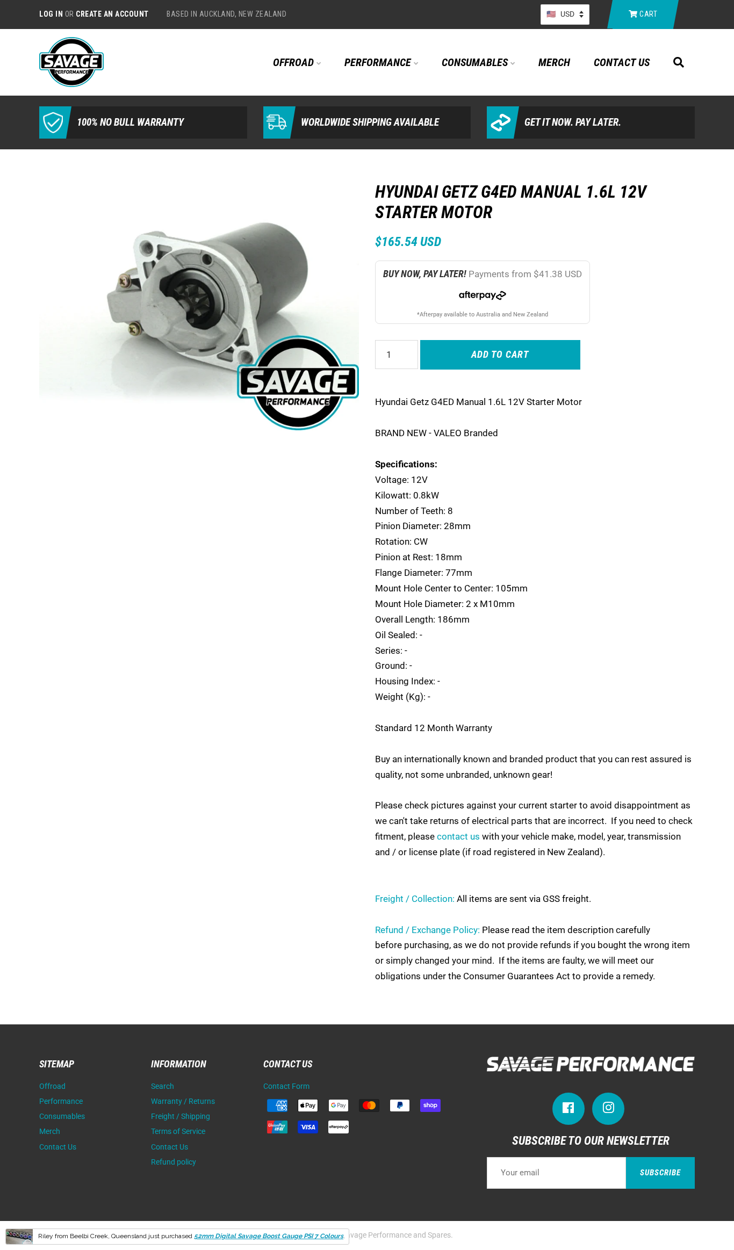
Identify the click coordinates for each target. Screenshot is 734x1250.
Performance (379, 62)
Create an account (112, 14)
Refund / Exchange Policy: (427, 929)
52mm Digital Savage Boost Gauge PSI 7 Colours (268, 1236)
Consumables (476, 62)
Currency (565, 14)
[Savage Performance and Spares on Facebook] (568, 1110)
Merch (554, 62)
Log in (51, 14)
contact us (458, 836)
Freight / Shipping (180, 1116)
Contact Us (622, 62)
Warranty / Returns (183, 1101)
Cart (648, 14)
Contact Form (286, 1086)
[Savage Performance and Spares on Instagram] (608, 1110)
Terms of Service (178, 1131)
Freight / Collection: (415, 898)
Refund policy (173, 1162)
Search (162, 1086)
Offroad (294, 62)
